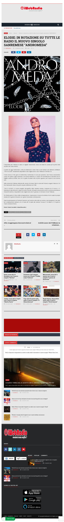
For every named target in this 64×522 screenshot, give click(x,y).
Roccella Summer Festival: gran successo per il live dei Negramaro (31, 28)
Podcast (16, 516)
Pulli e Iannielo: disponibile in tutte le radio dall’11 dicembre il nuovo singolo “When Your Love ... (32, 352)
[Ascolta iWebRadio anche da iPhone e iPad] (32, 492)
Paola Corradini (26, 212)
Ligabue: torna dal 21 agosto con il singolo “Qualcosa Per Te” (29, 383)
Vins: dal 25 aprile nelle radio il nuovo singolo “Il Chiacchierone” (31, 300)
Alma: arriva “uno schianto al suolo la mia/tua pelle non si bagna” (30, 398)
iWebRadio (8, 48)
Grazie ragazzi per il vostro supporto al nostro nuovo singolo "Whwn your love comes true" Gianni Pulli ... (32, 349)
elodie (10, 212)
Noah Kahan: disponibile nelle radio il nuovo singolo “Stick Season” (51, 300)
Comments (44, 455)
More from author (18, 258)
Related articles (9, 258)
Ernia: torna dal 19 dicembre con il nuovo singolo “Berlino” (11, 276)
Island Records (17, 212)
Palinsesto (10, 516)
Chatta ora (10, 519)
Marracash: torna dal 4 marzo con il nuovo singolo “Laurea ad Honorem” (50, 277)
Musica (6, 33)
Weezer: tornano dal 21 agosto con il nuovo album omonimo (28, 415)
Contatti (29, 516)
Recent (30, 455)
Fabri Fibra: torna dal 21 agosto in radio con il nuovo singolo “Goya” (30, 407)
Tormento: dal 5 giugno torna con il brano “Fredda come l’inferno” (31, 276)
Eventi (20, 516)
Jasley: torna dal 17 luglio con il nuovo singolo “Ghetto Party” (12, 300)
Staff (24, 516)
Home (5, 516)
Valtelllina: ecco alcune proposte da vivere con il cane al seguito (29, 390)
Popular (36, 455)
